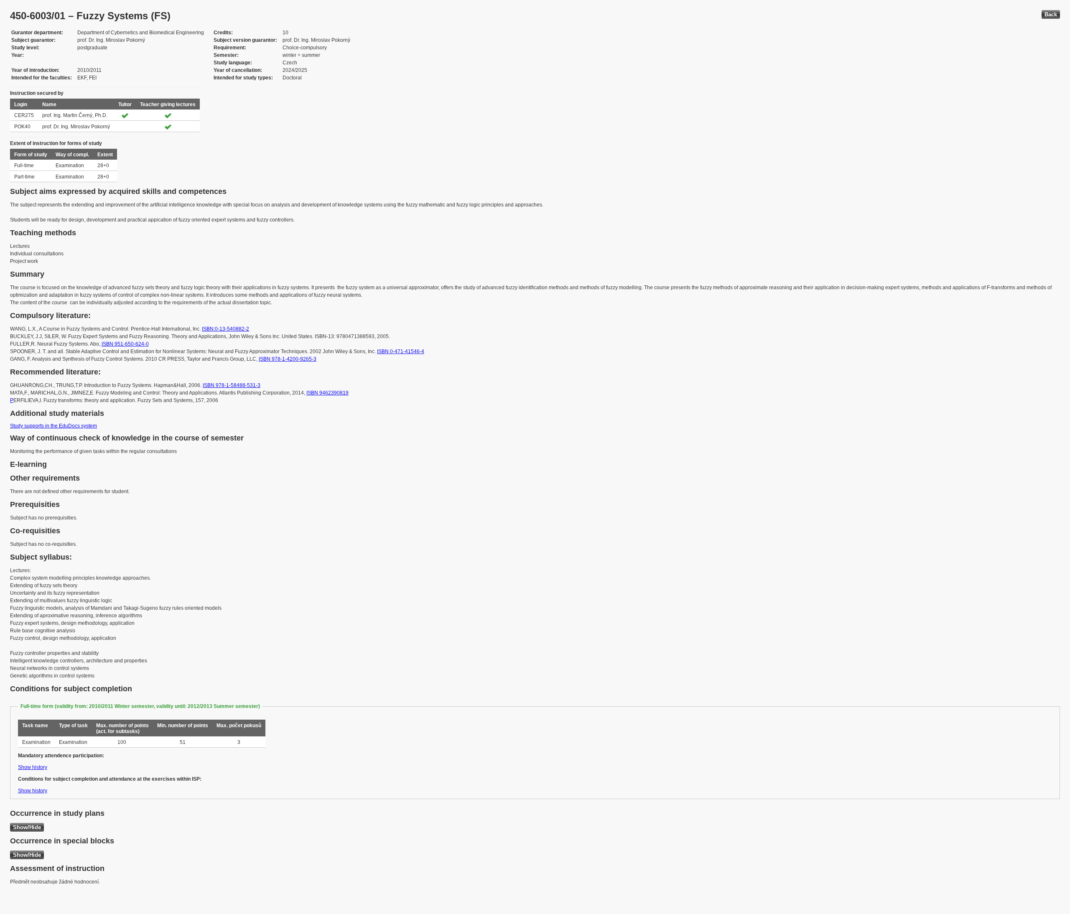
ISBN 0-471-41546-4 (400, 351)
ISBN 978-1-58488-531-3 (231, 385)
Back (1051, 14)
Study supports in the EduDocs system (53, 426)
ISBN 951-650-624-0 (125, 344)
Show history (32, 767)
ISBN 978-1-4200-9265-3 (287, 359)
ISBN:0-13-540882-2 (225, 329)
